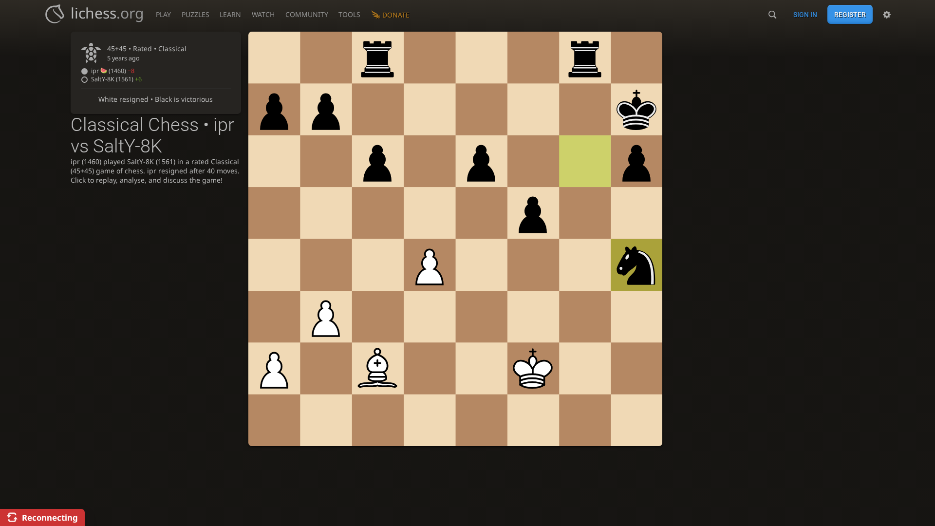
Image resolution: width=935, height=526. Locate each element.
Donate (396, 14)
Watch (263, 14)
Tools (349, 14)
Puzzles (195, 14)
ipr (112, 71)
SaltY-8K (116, 79)
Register (850, 15)
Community (306, 14)
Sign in (805, 15)
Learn (230, 14)
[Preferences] (887, 14)
